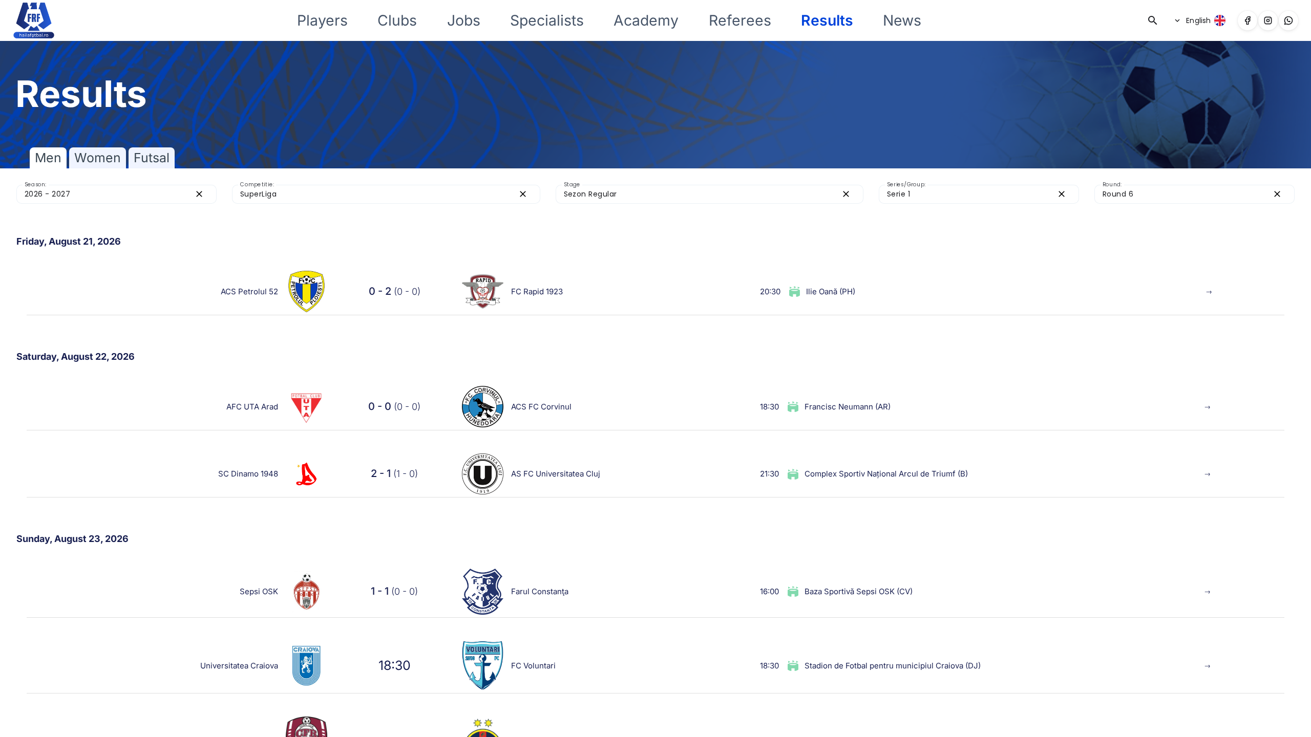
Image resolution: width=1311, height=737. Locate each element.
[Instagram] (1268, 20)
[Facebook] (1247, 20)
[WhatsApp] (1288, 20)
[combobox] (107, 194)
